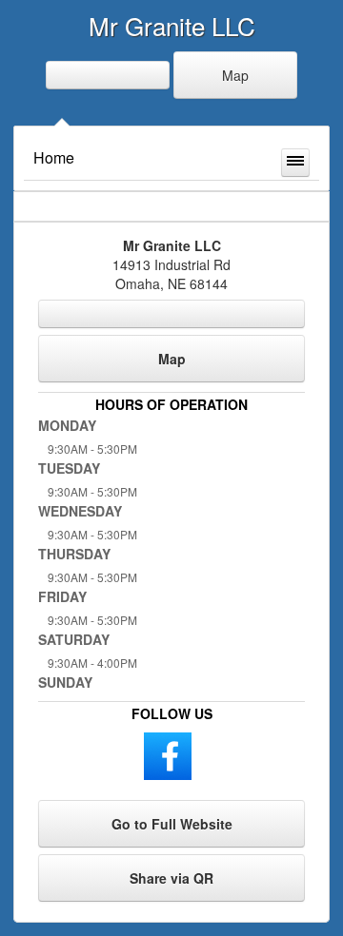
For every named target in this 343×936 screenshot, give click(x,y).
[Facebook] (168, 754)
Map (235, 75)
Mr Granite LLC (172, 25)
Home (53, 157)
